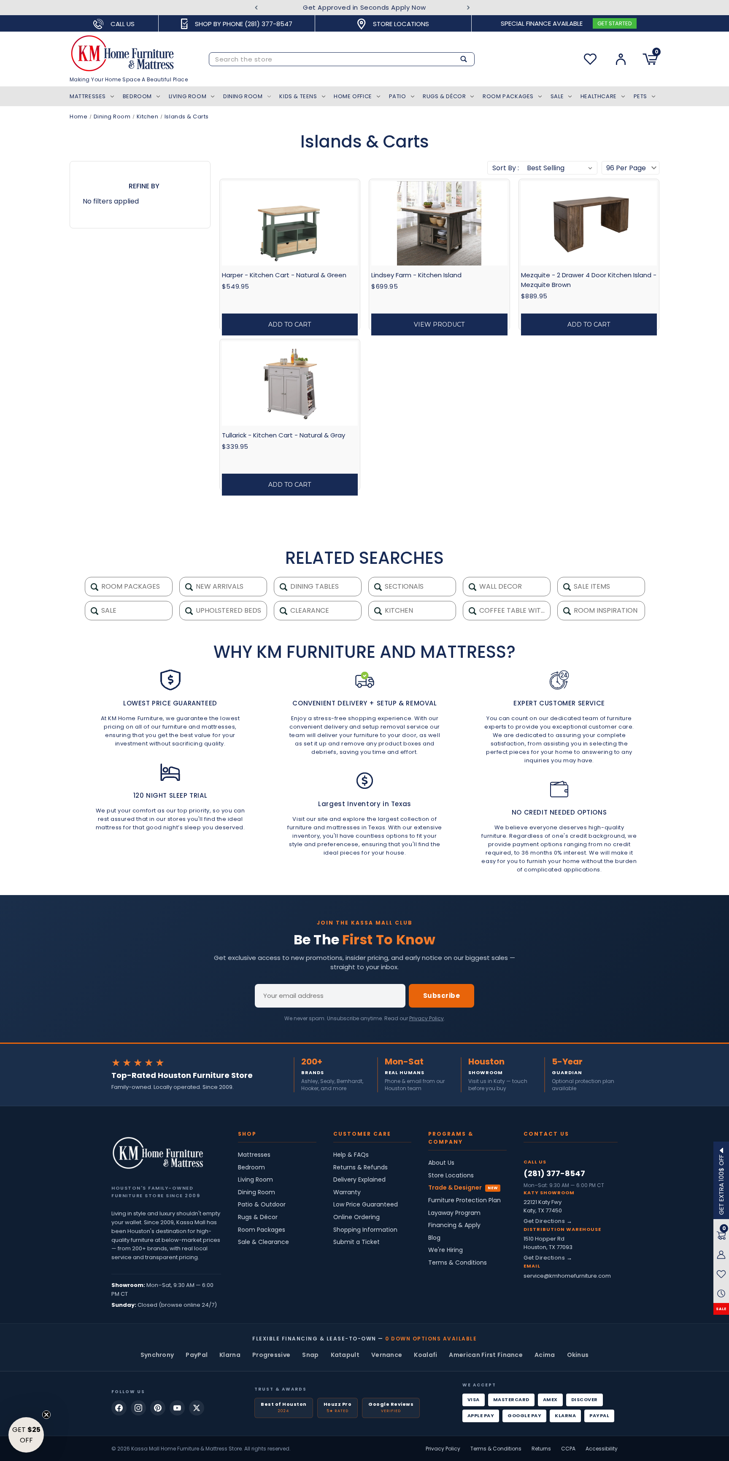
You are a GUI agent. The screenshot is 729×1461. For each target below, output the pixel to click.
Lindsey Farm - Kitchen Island (416, 275)
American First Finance (486, 1355)
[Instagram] (138, 1407)
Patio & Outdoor (262, 1205)
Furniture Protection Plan (464, 1200)
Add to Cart (289, 324)
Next (468, 8)
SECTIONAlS (403, 586)
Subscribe (441, 995)
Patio (397, 96)
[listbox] (560, 167)
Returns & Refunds (360, 1167)
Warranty (347, 1192)
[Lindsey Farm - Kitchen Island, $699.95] (439, 223)
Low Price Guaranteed (365, 1205)
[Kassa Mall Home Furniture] (157, 1153)
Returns (541, 1448)
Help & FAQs (351, 1155)
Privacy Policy (426, 1018)
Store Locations (451, 1175)
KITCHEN (398, 610)
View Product (439, 324)
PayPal (197, 1355)
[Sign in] (621, 59)
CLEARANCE (309, 610)
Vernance (386, 1355)
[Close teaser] (46, 1414)
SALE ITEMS (591, 586)
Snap (310, 1355)
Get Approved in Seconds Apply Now (364, 7)
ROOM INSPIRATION (604, 610)
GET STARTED (614, 23)
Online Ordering (356, 1217)
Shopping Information (365, 1230)
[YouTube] (177, 1407)
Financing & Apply (454, 1225)
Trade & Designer (455, 1188)
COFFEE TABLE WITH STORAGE (514, 610)
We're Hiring (445, 1250)
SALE (721, 1309)
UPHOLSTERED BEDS (227, 610)
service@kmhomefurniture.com (567, 1276)
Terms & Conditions (457, 1263)
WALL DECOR (500, 586)
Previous (256, 8)
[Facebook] (119, 1407)
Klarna (229, 1355)
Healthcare (598, 96)
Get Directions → (548, 1221)
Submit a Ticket (356, 1242)
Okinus (578, 1355)
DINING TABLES (314, 586)
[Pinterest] (157, 1407)
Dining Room (243, 96)
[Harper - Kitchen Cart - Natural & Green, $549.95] (290, 223)
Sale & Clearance (263, 1242)
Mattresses (88, 96)
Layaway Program (454, 1213)
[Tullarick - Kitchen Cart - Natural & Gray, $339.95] (290, 383)
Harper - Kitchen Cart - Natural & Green (284, 275)
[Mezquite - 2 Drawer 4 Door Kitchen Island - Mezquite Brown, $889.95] (589, 223)
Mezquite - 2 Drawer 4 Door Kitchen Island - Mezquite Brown (588, 280)
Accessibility (602, 1448)
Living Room (188, 96)
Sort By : (505, 168)
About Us (441, 1163)
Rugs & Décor (444, 96)
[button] (26, 1435)
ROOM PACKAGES (130, 586)
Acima (545, 1355)
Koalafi (425, 1355)
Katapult (345, 1355)
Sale (557, 96)
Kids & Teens (298, 96)
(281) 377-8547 (554, 1173)
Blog (434, 1238)
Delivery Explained (359, 1180)
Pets (640, 96)
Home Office (353, 96)
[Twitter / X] (196, 1407)
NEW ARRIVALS (218, 586)
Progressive (271, 1355)
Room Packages (508, 96)
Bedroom (137, 96)
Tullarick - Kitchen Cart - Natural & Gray (283, 435)
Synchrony (157, 1355)
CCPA (568, 1448)
